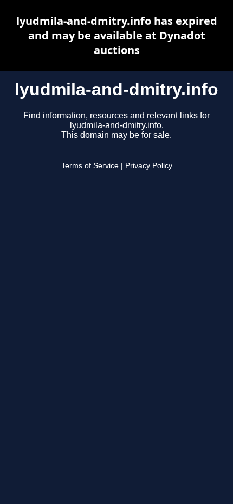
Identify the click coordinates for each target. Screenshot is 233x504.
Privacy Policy (148, 166)
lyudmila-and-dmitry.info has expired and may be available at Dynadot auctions (116, 35)
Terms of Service (90, 166)
